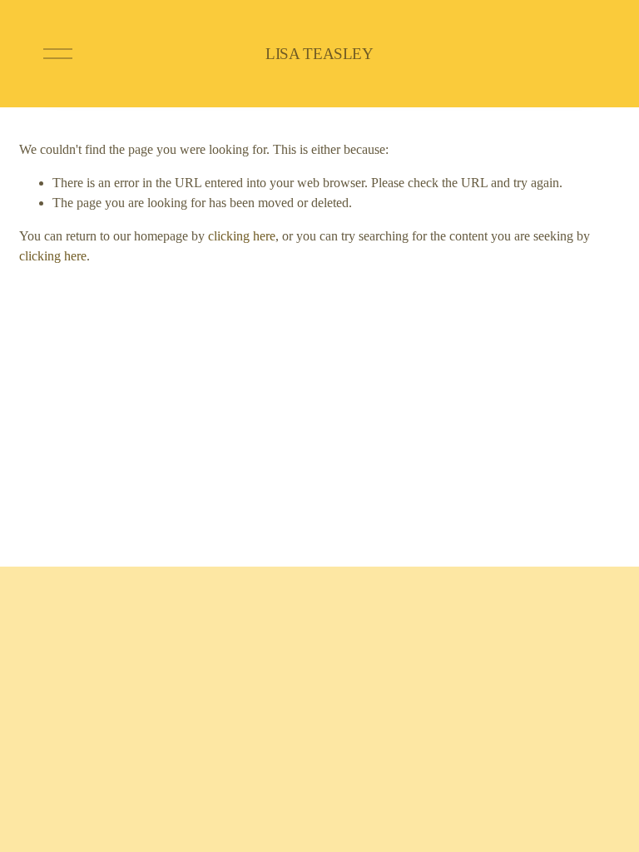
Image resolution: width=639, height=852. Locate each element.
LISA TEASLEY (319, 53)
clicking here (241, 236)
